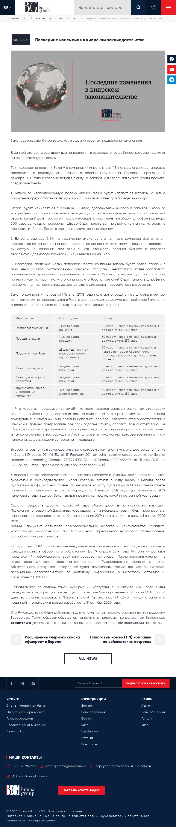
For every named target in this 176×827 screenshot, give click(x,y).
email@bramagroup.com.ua (66, 766)
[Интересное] (171, 59)
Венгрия (87, 718)
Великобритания (93, 712)
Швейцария (89, 731)
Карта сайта (15, 731)
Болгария (88, 705)
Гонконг (147, 718)
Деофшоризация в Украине (26, 725)
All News (88, 658)
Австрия (147, 705)
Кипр (84, 725)
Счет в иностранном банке (26, 705)
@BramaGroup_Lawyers (29, 776)
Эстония (87, 738)
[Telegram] (171, 79)
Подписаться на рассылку (145, 683)
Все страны (89, 744)
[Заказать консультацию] (171, 69)
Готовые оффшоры (19, 718)
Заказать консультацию (82, 790)
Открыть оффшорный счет (25, 712)
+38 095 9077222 (24, 766)
